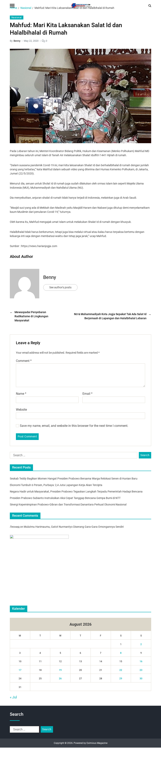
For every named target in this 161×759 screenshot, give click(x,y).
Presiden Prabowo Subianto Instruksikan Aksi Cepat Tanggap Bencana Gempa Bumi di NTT (65, 498)
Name (21, 394)
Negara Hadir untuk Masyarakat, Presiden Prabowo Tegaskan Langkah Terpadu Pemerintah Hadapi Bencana (76, 491)
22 (120, 670)
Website (21, 409)
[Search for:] (72, 456)
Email (87, 394)
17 (20, 670)
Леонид (14, 526)
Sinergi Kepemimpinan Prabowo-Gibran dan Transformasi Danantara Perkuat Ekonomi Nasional (68, 504)
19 (60, 670)
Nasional (16, 17)
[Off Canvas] (12, 5)
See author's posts (60, 287)
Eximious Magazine (97, 743)
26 (60, 678)
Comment (24, 361)
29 (120, 678)
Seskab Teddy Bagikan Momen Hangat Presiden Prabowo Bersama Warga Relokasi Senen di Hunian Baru (73, 478)
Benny (17, 40)
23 (141, 670)
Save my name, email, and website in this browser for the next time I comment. (74, 426)
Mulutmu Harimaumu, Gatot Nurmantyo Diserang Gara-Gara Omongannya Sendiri (74, 526)
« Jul (13, 697)
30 (141, 678)
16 (141, 661)
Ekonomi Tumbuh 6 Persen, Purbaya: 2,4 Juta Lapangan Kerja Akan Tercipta (56, 485)
